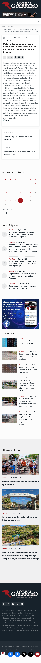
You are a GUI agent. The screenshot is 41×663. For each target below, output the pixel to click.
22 (30, 196)
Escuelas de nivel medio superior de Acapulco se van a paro (22, 287)
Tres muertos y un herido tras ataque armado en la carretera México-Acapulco (28, 402)
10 (6, 192)
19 (15, 196)
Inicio (3, 27)
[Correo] (22, 604)
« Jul (5, 213)
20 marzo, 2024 (10, 38)
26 (15, 200)
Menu (5, 21)
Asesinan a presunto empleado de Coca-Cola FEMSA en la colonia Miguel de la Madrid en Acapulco (28, 419)
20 (20, 196)
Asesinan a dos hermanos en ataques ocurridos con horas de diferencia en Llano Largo (27, 385)
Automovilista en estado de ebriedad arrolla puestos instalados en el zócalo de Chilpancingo (23, 263)
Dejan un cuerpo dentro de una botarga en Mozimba (28, 356)
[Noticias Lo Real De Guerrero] (8, 604)
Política (11, 271)
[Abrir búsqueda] (38, 20)
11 (10, 192)
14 (25, 192)
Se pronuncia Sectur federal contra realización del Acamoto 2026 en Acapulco (22, 276)
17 (6, 196)
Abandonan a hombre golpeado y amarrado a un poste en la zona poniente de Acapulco (21, 234)
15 (30, 192)
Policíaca (10, 27)
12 (15, 192)
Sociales (4, 478)
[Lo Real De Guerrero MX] (4, 604)
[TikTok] (17, 604)
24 (6, 200)
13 (20, 192)
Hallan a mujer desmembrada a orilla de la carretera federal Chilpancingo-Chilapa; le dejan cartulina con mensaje (20, 555)
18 (10, 196)
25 (10, 200)
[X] (13, 604)
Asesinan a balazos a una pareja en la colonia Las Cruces (28, 370)
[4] (20, 314)
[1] (20, 14)
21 (25, 196)
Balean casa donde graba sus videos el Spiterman (26, 343)
